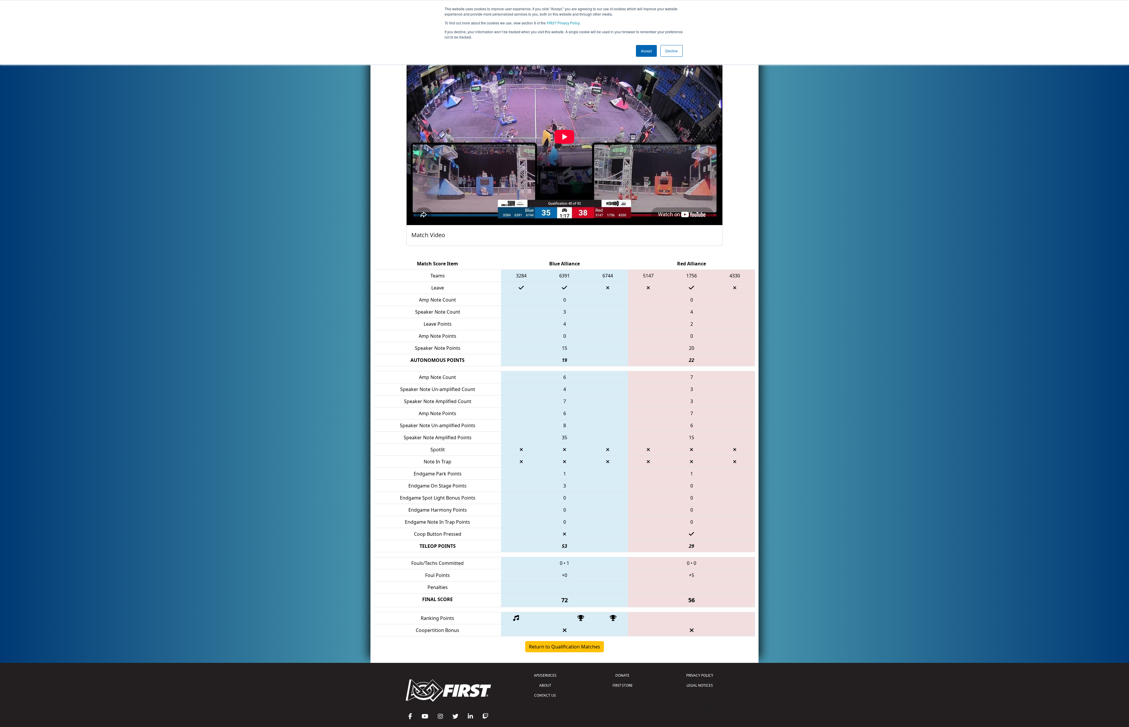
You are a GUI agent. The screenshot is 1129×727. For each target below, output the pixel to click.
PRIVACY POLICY (699, 675)
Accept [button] (646, 50)
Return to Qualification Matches (564, 646)
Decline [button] (671, 50)
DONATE (622, 675)
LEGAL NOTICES (700, 685)
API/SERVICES (545, 675)
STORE (622, 685)
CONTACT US (545, 695)
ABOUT (545, 685)
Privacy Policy (563, 22)
